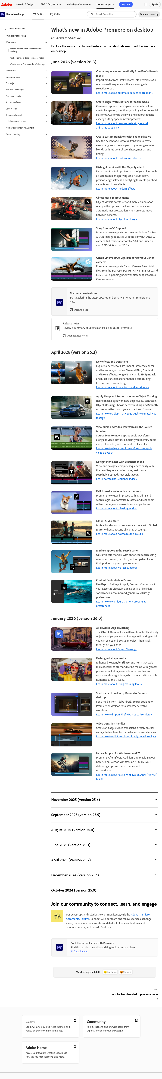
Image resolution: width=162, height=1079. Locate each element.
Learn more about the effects (113, 387)
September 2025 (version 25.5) (75, 814)
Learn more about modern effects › (116, 188)
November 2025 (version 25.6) (75, 799)
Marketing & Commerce (77, 4)
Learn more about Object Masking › (116, 649)
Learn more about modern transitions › (118, 158)
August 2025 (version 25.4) (72, 829)
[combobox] (112, 14)
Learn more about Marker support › (116, 567)
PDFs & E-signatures (50, 4)
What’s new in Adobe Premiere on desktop (26, 50)
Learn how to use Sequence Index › (116, 479)
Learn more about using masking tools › (119, 684)
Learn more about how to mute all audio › (120, 534)
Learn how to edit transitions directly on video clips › (126, 736)
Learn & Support (104, 4)
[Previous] (77, 997)
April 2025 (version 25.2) (71, 860)
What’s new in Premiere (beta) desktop (27, 64)
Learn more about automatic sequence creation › (124, 93)
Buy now (126, 4)
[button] (145, 4)
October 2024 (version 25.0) (73, 890)
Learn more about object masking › (116, 219)
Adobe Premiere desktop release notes (27, 58)
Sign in (155, 4)
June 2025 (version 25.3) (70, 845)
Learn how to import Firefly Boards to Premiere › (124, 714)
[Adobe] (6, 4)
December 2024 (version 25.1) (75, 875)
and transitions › (139, 387)
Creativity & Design (24, 4)
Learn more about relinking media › (116, 508)
